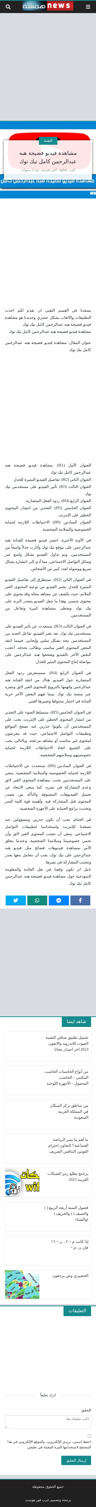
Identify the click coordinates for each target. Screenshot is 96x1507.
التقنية (48, 141)
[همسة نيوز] (48, 6)
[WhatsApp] (37, 900)
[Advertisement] (48, 66)
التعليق (86, 1410)
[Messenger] (59, 900)
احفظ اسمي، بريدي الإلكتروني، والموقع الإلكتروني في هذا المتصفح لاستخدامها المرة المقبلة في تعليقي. (49, 1444)
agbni (63, 170)
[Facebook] (80, 900)
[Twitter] (16, 900)
